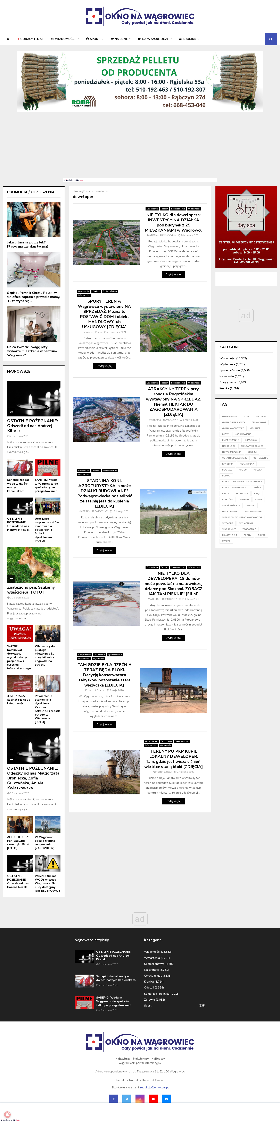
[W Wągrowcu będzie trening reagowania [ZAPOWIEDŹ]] (47, 824)
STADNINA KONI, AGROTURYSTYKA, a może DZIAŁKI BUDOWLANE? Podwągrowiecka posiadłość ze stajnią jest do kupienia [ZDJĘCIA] (104, 493)
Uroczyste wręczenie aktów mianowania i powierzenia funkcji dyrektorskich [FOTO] (47, 530)
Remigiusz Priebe (92, 332)
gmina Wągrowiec (233, 428)
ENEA (246, 416)
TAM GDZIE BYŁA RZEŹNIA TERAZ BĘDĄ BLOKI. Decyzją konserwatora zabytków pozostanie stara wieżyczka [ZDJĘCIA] (104, 675)
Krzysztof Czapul (95, 690)
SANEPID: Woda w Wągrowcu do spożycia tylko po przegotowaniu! (47, 485)
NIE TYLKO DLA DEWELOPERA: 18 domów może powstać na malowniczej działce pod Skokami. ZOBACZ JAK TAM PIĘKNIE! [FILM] (174, 584)
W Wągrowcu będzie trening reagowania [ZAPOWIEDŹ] (45, 842)
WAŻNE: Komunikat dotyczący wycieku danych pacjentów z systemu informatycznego (19, 657)
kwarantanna (230, 440)
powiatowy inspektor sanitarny (242, 481)
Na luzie (121, 39)
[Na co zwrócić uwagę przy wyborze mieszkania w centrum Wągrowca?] (33, 324)
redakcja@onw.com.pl (154, 1087)
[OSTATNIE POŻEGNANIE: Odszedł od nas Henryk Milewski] (20, 506)
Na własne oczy (155, 39)
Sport (95, 39)
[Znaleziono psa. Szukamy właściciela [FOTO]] (33, 565)
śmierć (261, 535)
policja (243, 469)
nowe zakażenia (231, 452)
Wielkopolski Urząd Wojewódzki (242, 517)
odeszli (252, 452)
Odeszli (149, 988)
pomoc (226, 475)
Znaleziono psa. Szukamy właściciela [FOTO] (31, 590)
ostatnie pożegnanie (234, 458)
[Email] (166, 1099)
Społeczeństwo (178, 208)
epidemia (261, 416)
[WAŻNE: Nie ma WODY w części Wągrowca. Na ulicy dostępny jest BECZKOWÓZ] (47, 863)
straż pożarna (231, 505)
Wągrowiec (229, 529)
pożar (257, 487)
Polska (258, 469)
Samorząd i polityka (157, 994)
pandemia (227, 464)
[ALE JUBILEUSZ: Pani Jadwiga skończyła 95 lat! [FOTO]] (20, 824)
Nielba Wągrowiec (252, 446)
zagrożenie (249, 529)
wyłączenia (246, 523)
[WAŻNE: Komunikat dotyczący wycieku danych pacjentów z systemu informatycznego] (20, 633)
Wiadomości (65, 39)
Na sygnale (227, 376)
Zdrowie (149, 1000)
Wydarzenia (98, 658)
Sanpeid (244, 499)
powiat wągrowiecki (234, 487)
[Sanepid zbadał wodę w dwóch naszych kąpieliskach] (20, 467)
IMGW (225, 434)
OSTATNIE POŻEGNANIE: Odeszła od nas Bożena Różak (18, 881)
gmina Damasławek (233, 422)
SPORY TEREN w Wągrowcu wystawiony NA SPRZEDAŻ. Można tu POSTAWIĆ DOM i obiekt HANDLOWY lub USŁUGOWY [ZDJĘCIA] (104, 314)
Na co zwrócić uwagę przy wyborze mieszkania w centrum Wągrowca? (32, 351)
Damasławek (229, 416)
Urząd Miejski (230, 511)
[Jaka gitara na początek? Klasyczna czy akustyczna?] (33, 219)
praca (225, 493)
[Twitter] (126, 1099)
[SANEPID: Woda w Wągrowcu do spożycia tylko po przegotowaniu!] (47, 467)
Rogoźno (227, 499)
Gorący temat (31, 39)
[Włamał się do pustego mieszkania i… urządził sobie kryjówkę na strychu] (47, 633)
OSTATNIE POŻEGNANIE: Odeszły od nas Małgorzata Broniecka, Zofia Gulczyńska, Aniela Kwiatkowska (33, 778)
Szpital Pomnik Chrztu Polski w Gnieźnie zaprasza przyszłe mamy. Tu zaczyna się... (33, 297)
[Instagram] (140, 1099)
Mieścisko (251, 440)
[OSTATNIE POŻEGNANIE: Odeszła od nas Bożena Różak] (20, 863)
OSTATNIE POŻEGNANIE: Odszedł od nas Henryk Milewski (18, 524)
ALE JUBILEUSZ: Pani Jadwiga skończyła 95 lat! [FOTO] (18, 842)
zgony (247, 535)
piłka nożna (247, 464)
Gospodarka (152, 208)
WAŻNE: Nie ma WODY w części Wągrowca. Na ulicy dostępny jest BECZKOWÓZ (47, 883)
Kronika (189, 39)
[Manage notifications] (7, 1114)
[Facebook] (113, 1099)
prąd (257, 493)
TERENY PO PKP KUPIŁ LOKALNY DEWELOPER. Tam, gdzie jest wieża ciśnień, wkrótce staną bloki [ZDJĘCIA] (173, 759)
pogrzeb (227, 469)
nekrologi (228, 446)
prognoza (242, 493)
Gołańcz (255, 428)
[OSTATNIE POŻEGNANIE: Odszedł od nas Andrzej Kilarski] (33, 398)
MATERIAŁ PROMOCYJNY (161, 235)
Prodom (164, 208)
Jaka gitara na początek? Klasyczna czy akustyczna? (28, 244)
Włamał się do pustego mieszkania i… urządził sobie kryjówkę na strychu (45, 655)
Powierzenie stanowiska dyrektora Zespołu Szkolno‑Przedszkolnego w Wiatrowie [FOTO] (47, 709)
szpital (250, 505)
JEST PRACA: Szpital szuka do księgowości (18, 699)
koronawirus (243, 434)
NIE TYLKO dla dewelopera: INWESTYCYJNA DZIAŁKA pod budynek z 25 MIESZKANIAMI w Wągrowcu (174, 222)
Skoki (258, 499)
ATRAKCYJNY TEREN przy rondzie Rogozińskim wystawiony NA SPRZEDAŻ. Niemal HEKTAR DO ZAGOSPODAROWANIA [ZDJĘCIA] (173, 401)
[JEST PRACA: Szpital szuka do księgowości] (20, 683)
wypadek (227, 523)
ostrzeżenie (260, 458)
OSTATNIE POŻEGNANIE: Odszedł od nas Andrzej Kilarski (32, 425)
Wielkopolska (253, 511)
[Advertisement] (140, 147)
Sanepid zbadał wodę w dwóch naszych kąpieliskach (18, 485)
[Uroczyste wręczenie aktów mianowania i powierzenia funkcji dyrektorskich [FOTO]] (47, 506)
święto (226, 541)
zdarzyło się (229, 535)
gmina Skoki (259, 422)
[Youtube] (153, 1099)
